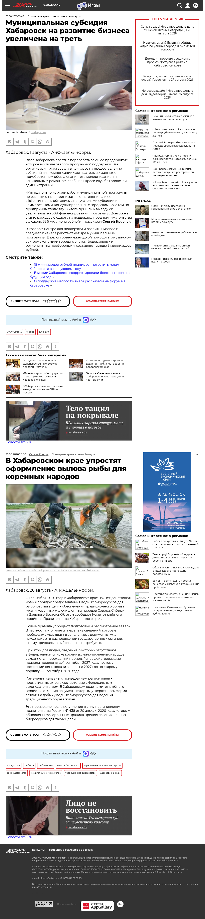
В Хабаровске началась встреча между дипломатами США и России (43, 389)
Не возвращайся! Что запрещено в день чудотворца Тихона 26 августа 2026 (167, 94)
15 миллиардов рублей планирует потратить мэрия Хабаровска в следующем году (75, 267)
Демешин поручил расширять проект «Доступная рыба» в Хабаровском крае (167, 62)
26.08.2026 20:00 (16, 454)
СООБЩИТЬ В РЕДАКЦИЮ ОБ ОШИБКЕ (71, 850)
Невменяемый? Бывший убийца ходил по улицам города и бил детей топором (167, 46)
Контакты (38, 850)
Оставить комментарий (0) (102, 301)
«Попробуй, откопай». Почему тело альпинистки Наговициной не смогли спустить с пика (175, 185)
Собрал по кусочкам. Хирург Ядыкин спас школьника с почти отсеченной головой (176, 544)
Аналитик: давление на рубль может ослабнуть (174, 234)
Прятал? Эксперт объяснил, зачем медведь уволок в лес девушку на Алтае (174, 145)
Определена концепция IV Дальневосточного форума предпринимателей (40, 363)
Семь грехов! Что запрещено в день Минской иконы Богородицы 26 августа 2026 (167, 30)
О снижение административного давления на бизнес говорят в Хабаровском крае (106, 363)
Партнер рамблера (66, 904)
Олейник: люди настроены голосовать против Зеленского (171, 207)
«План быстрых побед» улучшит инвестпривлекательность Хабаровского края (43, 376)
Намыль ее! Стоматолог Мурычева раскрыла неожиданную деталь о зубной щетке (174, 610)
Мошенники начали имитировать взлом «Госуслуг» (172, 220)
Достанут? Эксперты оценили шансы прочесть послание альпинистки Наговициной (176, 597)
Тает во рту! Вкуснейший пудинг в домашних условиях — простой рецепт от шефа (174, 557)
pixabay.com (38, 132)
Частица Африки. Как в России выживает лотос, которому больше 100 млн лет (175, 159)
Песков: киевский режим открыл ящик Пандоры (171, 260)
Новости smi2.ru (19, 442)
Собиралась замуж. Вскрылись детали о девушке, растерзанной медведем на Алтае (173, 172)
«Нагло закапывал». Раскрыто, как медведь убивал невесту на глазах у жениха (175, 132)
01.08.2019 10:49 (15, 16)
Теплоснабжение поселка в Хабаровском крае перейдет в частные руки (105, 376)
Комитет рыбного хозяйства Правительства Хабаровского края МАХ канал (52, 570)
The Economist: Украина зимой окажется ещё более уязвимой (170, 247)
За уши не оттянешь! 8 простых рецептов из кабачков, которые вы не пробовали (176, 584)
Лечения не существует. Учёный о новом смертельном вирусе (173, 118)
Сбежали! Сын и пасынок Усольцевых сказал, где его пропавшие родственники (176, 570)
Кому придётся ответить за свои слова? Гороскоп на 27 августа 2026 (167, 78)
